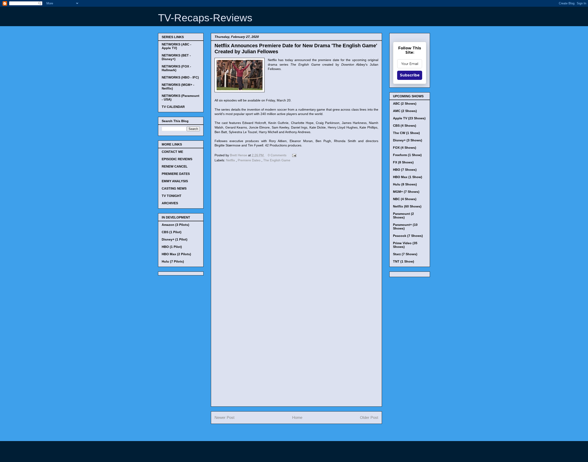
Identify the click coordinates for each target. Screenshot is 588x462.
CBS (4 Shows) (404, 125)
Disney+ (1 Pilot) (174, 239)
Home (297, 417)
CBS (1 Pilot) (171, 232)
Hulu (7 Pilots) (173, 261)
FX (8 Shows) (403, 162)
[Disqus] (296, 226)
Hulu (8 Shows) (405, 184)
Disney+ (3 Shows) (407, 140)
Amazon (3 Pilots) (175, 225)
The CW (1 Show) (406, 133)
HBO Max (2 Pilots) (176, 254)
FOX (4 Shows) (404, 147)
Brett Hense (239, 155)
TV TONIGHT (171, 196)
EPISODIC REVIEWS (177, 159)
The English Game (276, 160)
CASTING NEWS (174, 188)
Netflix (231, 160)
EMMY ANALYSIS (175, 181)
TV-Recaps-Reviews (205, 18)
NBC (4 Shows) (404, 199)
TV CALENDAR (173, 107)
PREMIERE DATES (176, 174)
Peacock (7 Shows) (408, 236)
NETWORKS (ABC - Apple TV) (176, 46)
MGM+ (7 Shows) (406, 191)
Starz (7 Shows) (405, 254)
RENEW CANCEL (175, 166)
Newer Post (225, 417)
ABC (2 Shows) (404, 103)
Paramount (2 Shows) (403, 215)
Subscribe (410, 75)
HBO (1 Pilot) (172, 247)
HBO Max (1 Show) (407, 177)
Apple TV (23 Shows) (409, 118)
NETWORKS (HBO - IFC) (180, 77)
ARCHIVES (170, 203)
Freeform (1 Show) (407, 155)
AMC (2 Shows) (405, 111)
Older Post (369, 417)
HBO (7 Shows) (405, 169)
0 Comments (277, 155)
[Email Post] (293, 155)
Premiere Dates (249, 160)
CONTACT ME (172, 152)
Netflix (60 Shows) (407, 206)
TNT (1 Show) (403, 261)
